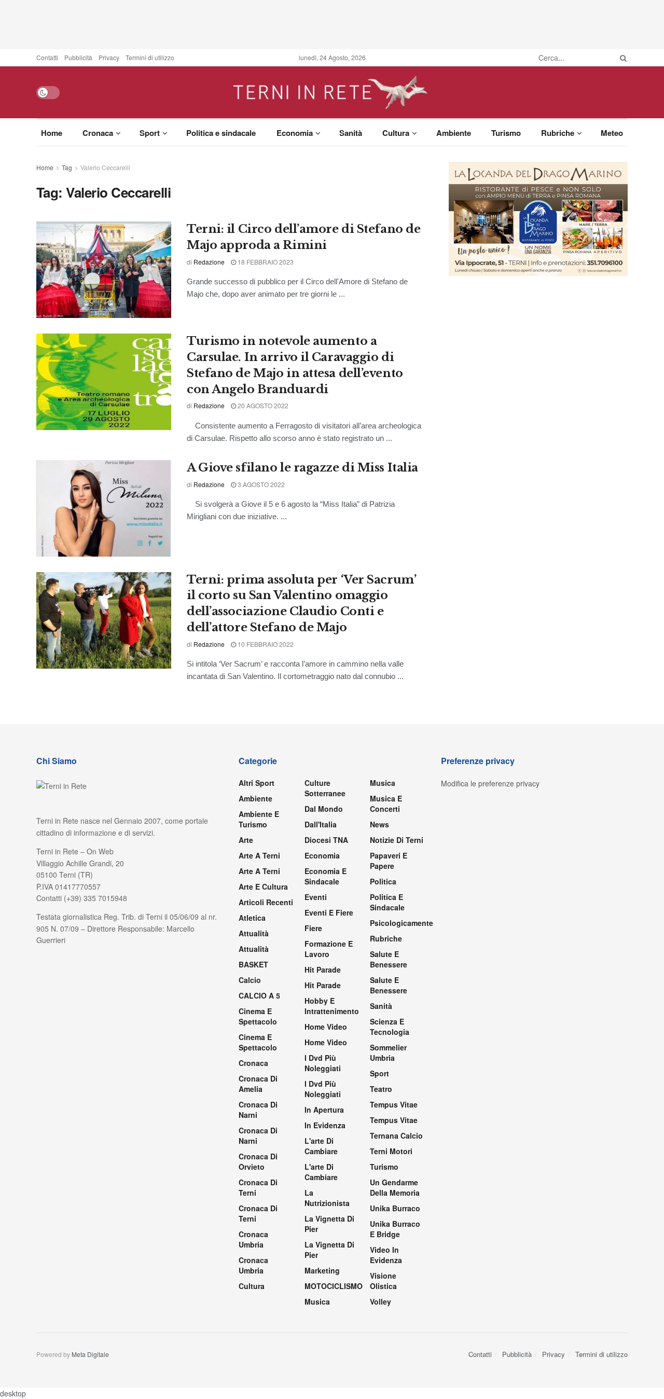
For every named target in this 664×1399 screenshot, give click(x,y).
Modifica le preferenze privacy (490, 783)
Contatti (47, 57)
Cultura (395, 132)
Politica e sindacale (221, 132)
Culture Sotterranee (325, 788)
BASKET (253, 964)
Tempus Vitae (394, 1104)
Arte (246, 840)
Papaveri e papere (388, 860)
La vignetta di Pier (329, 1223)
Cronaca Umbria (253, 1239)
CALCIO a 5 (259, 995)
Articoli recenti (266, 902)
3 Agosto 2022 (260, 484)
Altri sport (256, 783)
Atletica (252, 917)
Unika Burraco (395, 1208)
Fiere (313, 928)
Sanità (350, 132)
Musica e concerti (386, 803)
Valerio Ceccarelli (105, 167)
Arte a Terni (259, 855)
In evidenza (325, 1125)
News (379, 824)
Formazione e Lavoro (329, 948)
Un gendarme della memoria (395, 1187)
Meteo (612, 132)
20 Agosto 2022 (262, 405)
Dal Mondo (324, 809)
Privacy (109, 57)
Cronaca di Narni (258, 1135)
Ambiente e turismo (259, 819)
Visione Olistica (383, 1280)
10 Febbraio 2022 (265, 644)
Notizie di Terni (396, 840)
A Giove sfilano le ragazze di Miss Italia (302, 468)
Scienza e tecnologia (389, 1026)
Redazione (209, 261)
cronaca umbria (253, 1265)
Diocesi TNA (326, 840)
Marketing (322, 1270)
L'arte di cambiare (321, 1145)
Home (51, 132)
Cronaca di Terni (258, 1187)
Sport (150, 132)
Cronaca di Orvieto (258, 1161)
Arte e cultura (263, 886)
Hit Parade (323, 969)
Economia (294, 132)
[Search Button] (621, 57)
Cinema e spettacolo (258, 1016)
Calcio (250, 980)
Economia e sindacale (326, 876)
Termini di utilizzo (150, 57)
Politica (383, 881)
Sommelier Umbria (388, 1052)
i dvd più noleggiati (323, 1062)
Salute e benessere (388, 959)
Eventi (316, 897)
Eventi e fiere (329, 912)
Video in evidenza (386, 1254)
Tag (67, 167)
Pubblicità (78, 57)
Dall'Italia (321, 824)
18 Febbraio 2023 (265, 261)
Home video (326, 1026)
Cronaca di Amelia (258, 1083)
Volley (380, 1301)
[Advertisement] (332, 23)
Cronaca (97, 132)
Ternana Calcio (396, 1135)
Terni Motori (391, 1151)
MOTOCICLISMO (334, 1286)
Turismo (506, 132)
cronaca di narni (258, 1109)
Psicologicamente (401, 923)
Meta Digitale (90, 1354)
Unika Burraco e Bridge (395, 1228)
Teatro (381, 1089)
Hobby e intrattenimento (332, 1005)
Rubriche (557, 132)
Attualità (254, 933)
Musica (317, 1301)
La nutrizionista (327, 1197)
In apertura (324, 1109)
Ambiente (453, 132)
